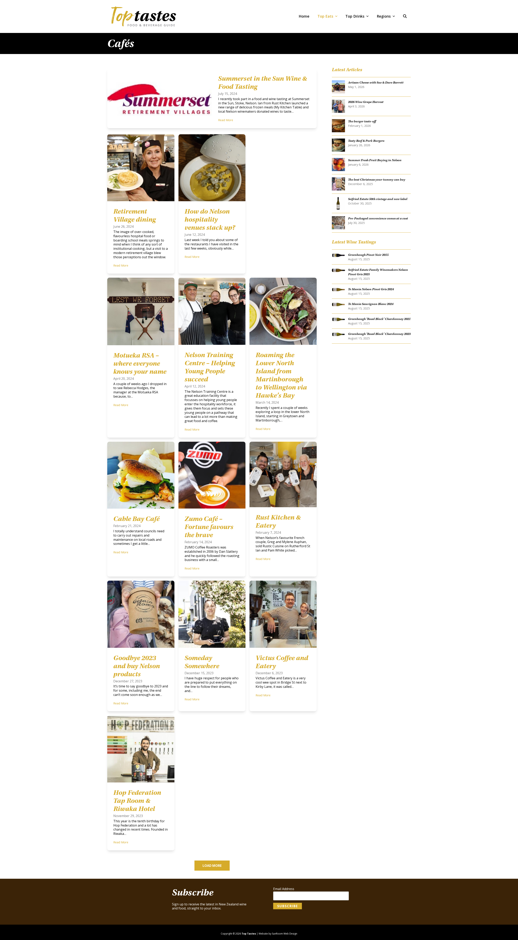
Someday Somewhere (202, 662)
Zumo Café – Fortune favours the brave (209, 527)
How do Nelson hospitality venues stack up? (210, 219)
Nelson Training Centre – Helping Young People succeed (210, 367)
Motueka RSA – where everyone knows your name (139, 363)
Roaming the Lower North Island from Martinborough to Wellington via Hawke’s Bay (281, 375)
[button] (405, 16)
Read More (225, 120)
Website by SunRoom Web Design (278, 933)
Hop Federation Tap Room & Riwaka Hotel (137, 801)
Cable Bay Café (136, 519)
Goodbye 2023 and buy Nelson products (136, 666)
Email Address (283, 889)
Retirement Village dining (134, 215)
